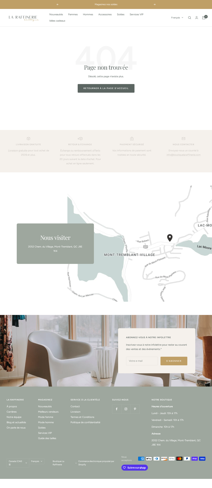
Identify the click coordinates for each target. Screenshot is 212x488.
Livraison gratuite (17, 150)
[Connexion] (196, 17)
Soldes (120, 14)
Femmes (73, 14)
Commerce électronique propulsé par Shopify (96, 463)
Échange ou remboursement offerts (80, 150)
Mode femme (45, 417)
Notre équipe (14, 417)
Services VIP (136, 14)
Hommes (88, 14)
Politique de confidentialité (85, 422)
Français (175, 17)
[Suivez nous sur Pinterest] (134, 409)
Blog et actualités (16, 422)
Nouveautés (56, 14)
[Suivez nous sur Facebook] (116, 409)
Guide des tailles (47, 438)
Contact (75, 406)
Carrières (12, 411)
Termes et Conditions (82, 417)
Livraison (75, 411)
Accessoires (105, 14)
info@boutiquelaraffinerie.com (184, 154)
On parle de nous (16, 427)
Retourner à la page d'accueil (106, 88)
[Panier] (203, 17)
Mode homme (46, 422)
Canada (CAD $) (15, 463)
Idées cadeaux (57, 20)
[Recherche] (189, 17)
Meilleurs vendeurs (48, 411)
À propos (12, 406)
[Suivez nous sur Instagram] (125, 409)
